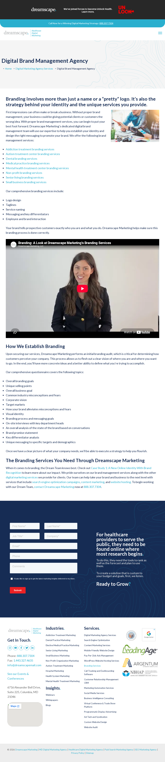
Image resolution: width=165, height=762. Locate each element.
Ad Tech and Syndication (95, 717)
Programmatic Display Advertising (100, 711)
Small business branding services (26, 182)
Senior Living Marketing (57, 650)
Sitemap (90, 753)
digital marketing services (22, 477)
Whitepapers (52, 700)
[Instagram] (9, 647)
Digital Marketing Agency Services (34, 68)
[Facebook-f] (21, 647)
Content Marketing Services (97, 645)
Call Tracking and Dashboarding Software (99, 673)
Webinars (50, 695)
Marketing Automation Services (99, 688)
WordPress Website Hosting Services (101, 660)
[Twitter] (26, 647)
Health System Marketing (57, 676)
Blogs (48, 705)
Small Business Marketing (57, 655)
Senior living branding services (25, 177)
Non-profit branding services (24, 172)
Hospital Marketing (55, 671)
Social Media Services (94, 693)
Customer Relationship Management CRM (101, 681)
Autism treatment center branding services (33, 154)
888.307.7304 (106, 23)
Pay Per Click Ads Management (98, 655)
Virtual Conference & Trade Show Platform (99, 705)
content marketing (92, 482)
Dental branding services (21, 158)
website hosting (121, 482)
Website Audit (91, 727)
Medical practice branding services (28, 163)
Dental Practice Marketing (58, 640)
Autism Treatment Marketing (59, 665)
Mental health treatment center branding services (37, 168)
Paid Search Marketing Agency (119, 749)
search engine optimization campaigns (56, 482)
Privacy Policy (78, 753)
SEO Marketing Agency (146, 749)
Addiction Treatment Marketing (61, 635)
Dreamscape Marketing (26, 749)
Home (8, 68)
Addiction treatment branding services (30, 149)
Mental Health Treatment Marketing (63, 681)
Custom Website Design (95, 722)
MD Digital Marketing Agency (53, 749)
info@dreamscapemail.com (24, 665)
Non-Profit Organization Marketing (62, 660)
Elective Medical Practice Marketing (62, 645)
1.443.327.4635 (23, 660)
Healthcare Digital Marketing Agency (86, 749)
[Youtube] (15, 647)
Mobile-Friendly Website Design (99, 650)
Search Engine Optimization (97, 640)
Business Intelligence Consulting (99, 698)
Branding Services (92, 665)
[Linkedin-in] (32, 647)
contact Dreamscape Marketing (54, 487)
